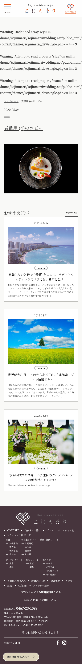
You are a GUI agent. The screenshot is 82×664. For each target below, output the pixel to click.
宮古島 (12, 546)
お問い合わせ (38, 580)
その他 (12, 554)
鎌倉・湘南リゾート (49, 539)
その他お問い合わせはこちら (40, 632)
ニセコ (28, 546)
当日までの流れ (33, 530)
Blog (9, 585)
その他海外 (51, 574)
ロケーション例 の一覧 (19, 535)
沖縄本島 (13, 543)
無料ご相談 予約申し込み (40, 600)
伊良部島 (13, 550)
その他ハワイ (52, 570)
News (69, 580)
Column (22, 585)
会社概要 (55, 580)
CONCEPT (13, 530)
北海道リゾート (28, 539)
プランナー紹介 (41, 585)
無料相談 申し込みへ (18, 656)
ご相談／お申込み (16, 580)
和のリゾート (32, 559)
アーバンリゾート (14, 559)
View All (71, 213)
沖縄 (8, 539)
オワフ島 (50, 566)
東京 (11, 563)
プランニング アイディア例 (60, 530)
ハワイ (49, 563)
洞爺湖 (28, 550)
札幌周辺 (29, 543)
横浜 (11, 566)
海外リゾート (49, 559)
